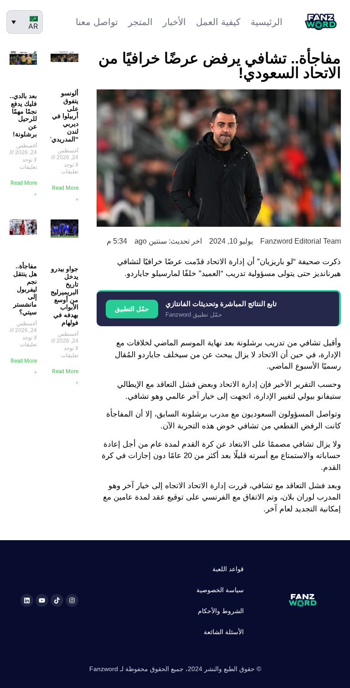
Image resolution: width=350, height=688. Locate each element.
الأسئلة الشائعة (224, 632)
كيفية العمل (218, 22)
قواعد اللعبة (228, 569)
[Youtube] (42, 600)
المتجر (140, 22)
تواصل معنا (97, 22)
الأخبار (174, 22)
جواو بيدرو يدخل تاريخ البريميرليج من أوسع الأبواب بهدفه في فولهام (64, 295)
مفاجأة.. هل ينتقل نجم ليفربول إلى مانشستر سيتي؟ (25, 289)
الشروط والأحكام (221, 611)
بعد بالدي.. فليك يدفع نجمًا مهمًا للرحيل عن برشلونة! (23, 115)
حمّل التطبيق (132, 309)
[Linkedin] (27, 600)
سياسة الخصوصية (220, 590)
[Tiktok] (57, 600)
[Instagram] (72, 600)
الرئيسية (267, 22)
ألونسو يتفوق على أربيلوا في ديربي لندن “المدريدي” (63, 116)
